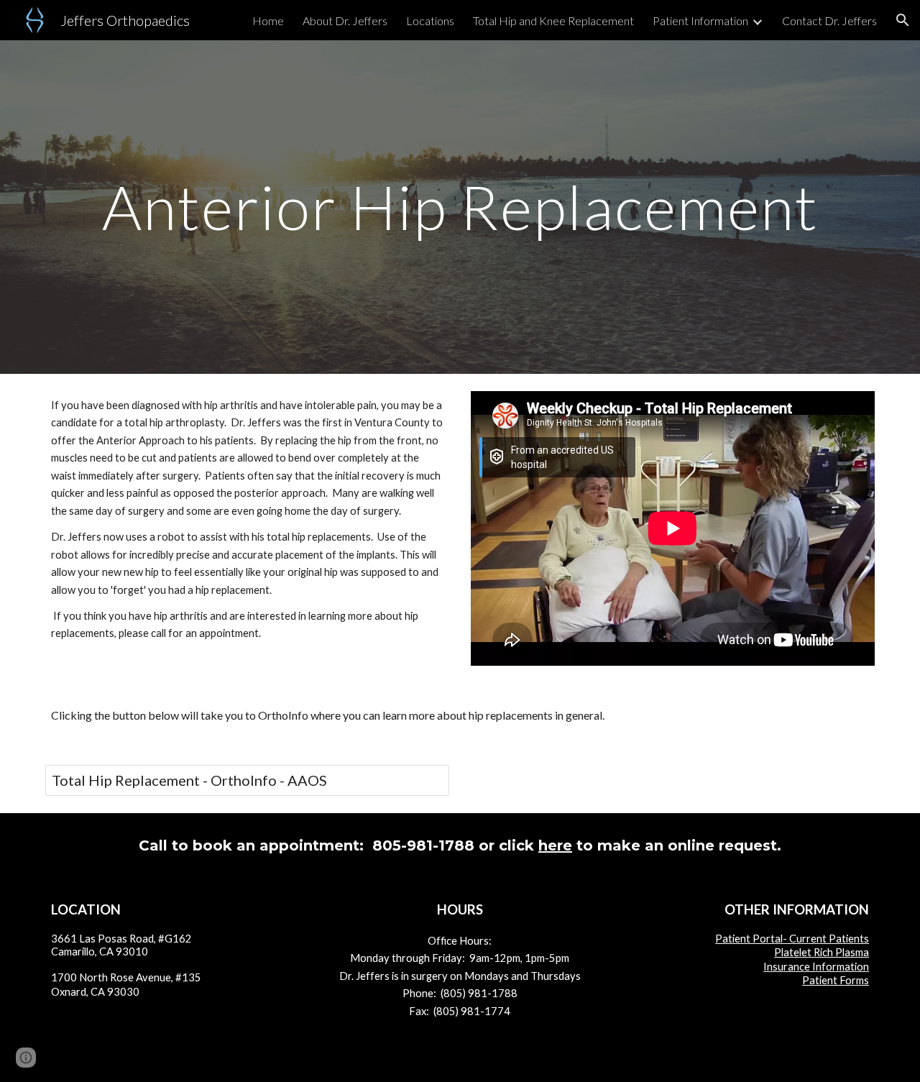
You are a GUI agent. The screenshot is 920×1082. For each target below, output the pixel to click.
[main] (460, 206)
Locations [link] (430, 20)
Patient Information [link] (700, 20)
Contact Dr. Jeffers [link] (829, 20)
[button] (903, 20)
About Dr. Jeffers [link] (345, 20)
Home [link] (268, 20)
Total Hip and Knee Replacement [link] (553, 20)
